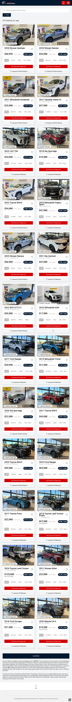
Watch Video (29, 43)
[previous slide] (4, 35)
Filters (7, 15)
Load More (36, 656)
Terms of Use (43, 698)
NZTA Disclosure (53, 698)
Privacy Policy (34, 698)
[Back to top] (69, 700)
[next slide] (33, 35)
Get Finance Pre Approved (19, 66)
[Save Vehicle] (32, 49)
